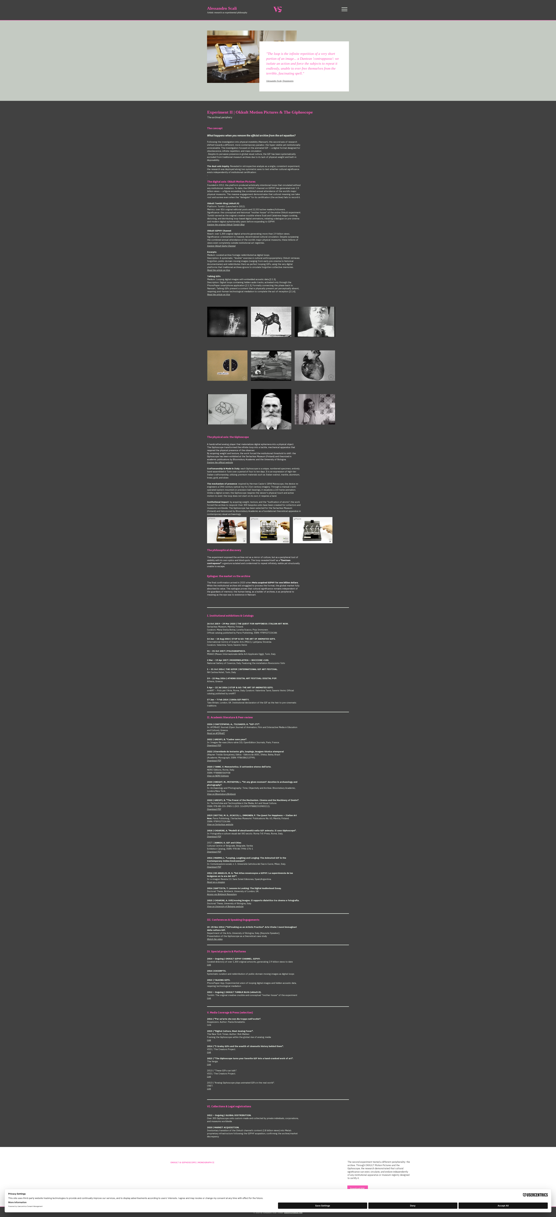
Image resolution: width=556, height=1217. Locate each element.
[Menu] (344, 9)
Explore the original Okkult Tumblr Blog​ (226, 224)
